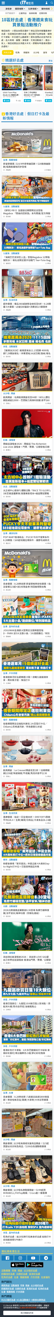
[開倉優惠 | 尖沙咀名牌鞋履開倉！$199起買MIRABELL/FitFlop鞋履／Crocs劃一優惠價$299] (27, 1169)
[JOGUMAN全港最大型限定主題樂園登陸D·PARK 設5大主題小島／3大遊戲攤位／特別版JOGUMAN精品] (27, 610)
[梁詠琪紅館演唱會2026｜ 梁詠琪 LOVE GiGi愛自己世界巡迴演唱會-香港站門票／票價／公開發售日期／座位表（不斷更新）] (27, 936)
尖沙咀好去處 (30, 1270)
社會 (16, 1277)
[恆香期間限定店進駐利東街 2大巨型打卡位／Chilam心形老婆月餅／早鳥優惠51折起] (27, 703)
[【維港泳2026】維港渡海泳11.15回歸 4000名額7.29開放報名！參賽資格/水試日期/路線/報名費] (27, 330)
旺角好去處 (6, 1277)
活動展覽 (5, 1270)
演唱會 (8, 8)
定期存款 (43, 13)
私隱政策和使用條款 (28, 1307)
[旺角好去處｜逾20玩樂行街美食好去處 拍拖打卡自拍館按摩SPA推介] (27, 1216)
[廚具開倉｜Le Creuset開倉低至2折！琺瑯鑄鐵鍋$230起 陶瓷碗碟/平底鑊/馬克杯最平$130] (27, 750)
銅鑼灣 (26, 52)
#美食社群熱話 (38, 1299)
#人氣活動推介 (23, 1299)
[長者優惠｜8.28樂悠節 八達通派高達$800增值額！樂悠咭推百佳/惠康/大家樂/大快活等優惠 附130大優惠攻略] (27, 1076)
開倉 (20, 1270)
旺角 (18, 52)
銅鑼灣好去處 (8, 1273)
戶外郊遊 (35, 1277)
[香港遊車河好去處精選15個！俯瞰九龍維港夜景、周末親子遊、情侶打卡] (27, 656)
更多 (50, 60)
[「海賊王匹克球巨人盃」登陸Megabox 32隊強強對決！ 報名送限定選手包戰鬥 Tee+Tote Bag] (27, 236)
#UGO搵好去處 (8, 1299)
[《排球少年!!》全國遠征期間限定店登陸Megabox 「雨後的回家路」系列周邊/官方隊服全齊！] (27, 190)
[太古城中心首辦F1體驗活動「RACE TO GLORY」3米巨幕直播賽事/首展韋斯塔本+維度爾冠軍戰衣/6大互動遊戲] (27, 470)
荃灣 (45, 52)
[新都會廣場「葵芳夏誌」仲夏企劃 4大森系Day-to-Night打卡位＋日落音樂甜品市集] (27, 843)
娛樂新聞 (33, 13)
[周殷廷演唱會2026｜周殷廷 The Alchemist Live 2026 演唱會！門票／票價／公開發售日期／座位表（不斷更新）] (27, 423)
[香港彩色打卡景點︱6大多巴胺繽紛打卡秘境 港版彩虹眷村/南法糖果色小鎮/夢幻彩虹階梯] (27, 1029)
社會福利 (45, 1277)
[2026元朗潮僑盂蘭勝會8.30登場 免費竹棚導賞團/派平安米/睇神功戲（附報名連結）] (27, 890)
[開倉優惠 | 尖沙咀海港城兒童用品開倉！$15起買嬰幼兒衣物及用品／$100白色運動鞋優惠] (27, 1123)
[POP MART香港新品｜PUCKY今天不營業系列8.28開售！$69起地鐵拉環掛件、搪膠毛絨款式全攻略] (27, 516)
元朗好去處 (21, 1273)
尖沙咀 (36, 52)
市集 (14, 1270)
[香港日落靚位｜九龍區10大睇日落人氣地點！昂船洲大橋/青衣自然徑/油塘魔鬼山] (27, 983)
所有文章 (8, 52)
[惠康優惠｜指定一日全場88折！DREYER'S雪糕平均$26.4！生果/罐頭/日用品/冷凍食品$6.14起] (27, 796)
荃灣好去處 (34, 1273)
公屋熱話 (23, 13)
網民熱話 (5, 1285)
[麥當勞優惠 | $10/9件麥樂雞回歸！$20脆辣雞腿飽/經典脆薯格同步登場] (27, 143)
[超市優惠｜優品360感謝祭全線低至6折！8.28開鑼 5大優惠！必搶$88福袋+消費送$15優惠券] (27, 283)
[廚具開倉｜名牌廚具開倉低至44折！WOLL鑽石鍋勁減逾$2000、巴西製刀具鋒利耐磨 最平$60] (27, 377)
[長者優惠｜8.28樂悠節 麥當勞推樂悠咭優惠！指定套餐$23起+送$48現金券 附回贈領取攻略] (27, 563)
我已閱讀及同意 (27, 1313)
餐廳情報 (24, 1277)
